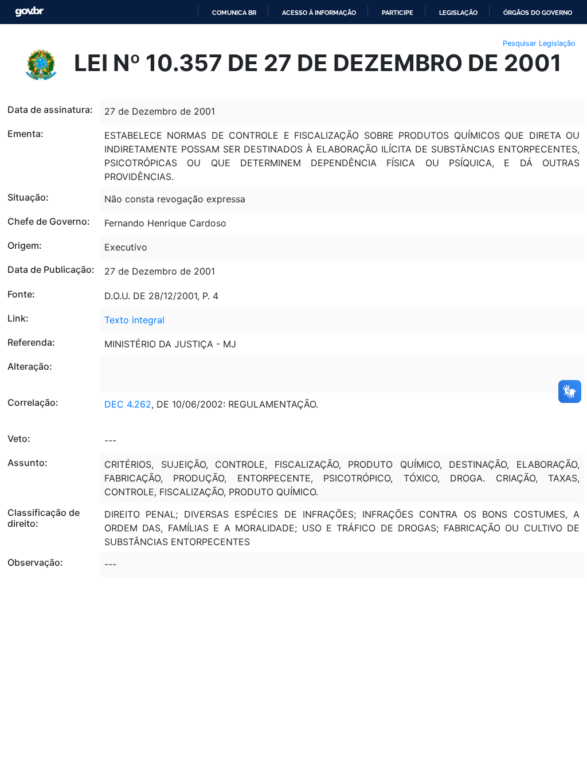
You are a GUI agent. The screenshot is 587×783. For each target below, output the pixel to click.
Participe (397, 13)
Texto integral (134, 320)
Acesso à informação (319, 13)
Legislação (458, 13)
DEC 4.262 (127, 404)
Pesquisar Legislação (539, 43)
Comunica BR (234, 13)
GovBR (29, 11)
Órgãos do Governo (537, 13)
